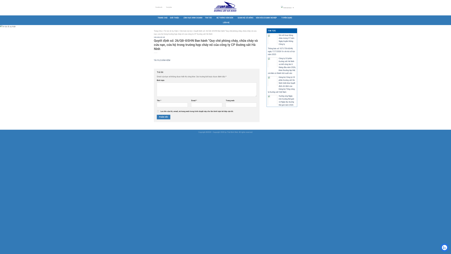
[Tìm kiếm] (296, 8)
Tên (159, 100)
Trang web (230, 100)
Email (194, 100)
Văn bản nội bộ (159, 37)
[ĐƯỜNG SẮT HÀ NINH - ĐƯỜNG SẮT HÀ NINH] (225, 7)
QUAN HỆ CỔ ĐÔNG (245, 18)
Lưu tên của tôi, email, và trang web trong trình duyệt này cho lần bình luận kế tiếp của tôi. (196, 111)
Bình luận (160, 80)
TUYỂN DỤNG (286, 18)
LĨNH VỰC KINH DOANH (192, 18)
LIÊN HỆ (226, 23)
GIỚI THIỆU (174, 18)
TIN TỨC (208, 18)
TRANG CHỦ (162, 18)
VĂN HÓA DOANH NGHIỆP (266, 18)
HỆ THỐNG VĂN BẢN (224, 18)
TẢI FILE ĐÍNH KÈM (162, 60)
